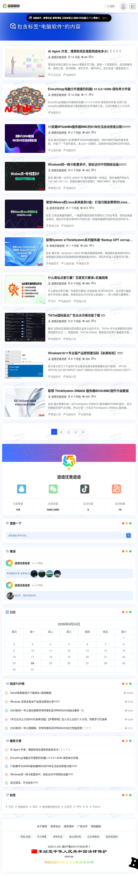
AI (87, 806)
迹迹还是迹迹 (69, 477)
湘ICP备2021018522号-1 (76, 846)
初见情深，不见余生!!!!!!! (24, 782)
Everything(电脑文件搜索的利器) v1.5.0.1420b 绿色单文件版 (89, 89)
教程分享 (56, 188)
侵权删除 (96, 826)
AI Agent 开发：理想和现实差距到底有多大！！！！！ (85, 51)
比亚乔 (68, 806)
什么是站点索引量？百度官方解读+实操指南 (78, 277)
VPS (78, 806)
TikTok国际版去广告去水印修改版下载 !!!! (76, 315)
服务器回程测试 (51, 806)
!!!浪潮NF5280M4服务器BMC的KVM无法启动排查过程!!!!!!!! (89, 126)
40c (59, 846)
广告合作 (82, 826)
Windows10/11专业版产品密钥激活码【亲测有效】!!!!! (85, 353)
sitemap (69, 856)
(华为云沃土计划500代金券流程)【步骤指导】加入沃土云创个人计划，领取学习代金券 (58, 719)
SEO (53, 301)
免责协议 (55, 826)
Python (96, 806)
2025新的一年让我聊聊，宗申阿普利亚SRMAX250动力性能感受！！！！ (51, 728)
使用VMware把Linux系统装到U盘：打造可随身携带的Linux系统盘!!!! (89, 202)
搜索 (112, 6)
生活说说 (56, 75)
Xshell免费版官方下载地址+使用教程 (30, 692)
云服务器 (56, 150)
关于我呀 (42, 826)
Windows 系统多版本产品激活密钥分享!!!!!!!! (35, 701)
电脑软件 (71, 75)
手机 (10, 806)
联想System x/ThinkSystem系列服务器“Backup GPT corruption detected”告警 (89, 240)
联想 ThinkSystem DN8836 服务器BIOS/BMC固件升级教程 (88, 391)
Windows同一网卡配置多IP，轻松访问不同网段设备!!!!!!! (87, 164)
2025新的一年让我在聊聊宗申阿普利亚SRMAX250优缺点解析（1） (48, 710)
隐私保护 (69, 826)
